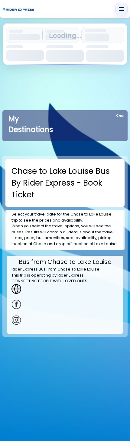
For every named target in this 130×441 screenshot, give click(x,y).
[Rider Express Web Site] (65, 289)
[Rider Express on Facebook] (65, 304)
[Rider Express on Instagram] (65, 320)
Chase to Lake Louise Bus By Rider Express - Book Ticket (60, 183)
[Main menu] (121, 9)
